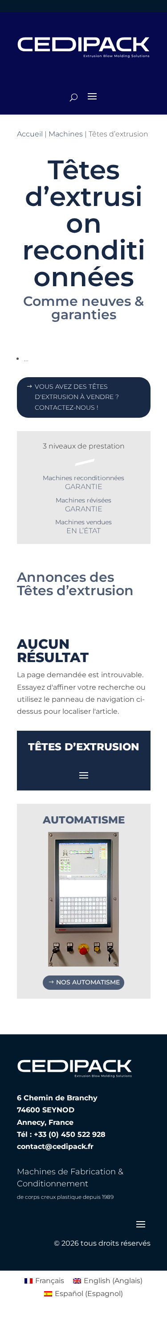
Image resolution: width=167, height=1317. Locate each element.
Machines (66, 134)
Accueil (30, 134)
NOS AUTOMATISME (88, 982)
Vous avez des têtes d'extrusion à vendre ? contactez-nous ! (77, 397)
